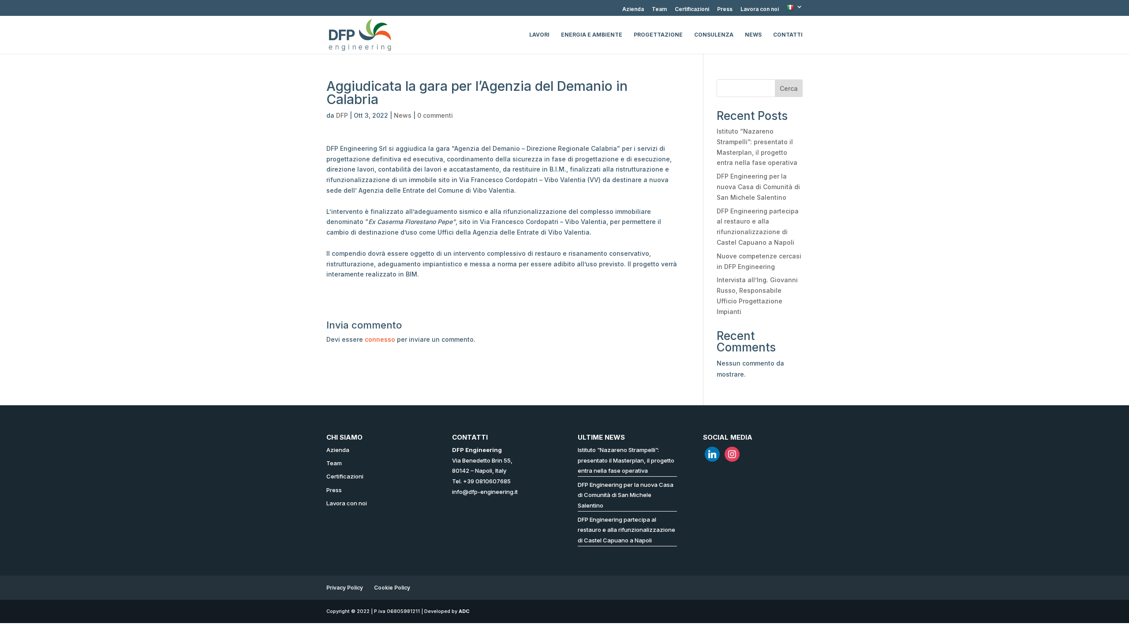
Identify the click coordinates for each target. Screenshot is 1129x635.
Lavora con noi (759, 9)
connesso (380, 339)
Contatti (788, 35)
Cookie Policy (392, 587)
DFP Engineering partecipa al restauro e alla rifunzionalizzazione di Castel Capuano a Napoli (626, 530)
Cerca (789, 88)
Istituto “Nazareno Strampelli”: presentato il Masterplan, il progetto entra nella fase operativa (626, 460)
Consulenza (713, 35)
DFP (342, 115)
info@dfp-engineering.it (485, 491)
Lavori (539, 35)
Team (659, 9)
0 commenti (435, 115)
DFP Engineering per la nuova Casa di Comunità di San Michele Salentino (758, 186)
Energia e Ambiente (591, 35)
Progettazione (658, 35)
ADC (464, 611)
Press (725, 9)
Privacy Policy (344, 587)
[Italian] (795, 10)
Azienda (633, 9)
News (753, 35)
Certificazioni (692, 9)
